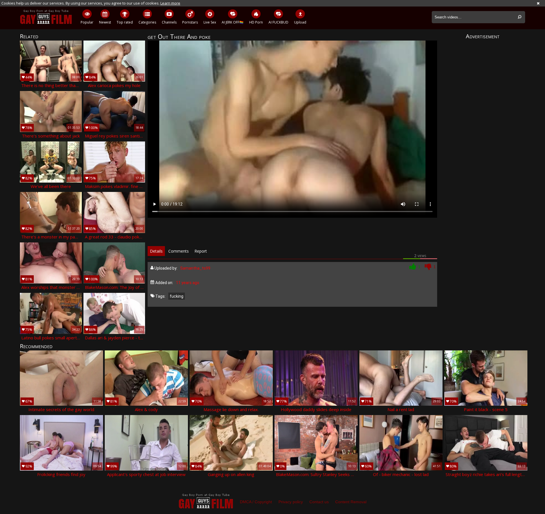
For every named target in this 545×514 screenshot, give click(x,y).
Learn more (170, 3)
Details (156, 251)
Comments (178, 251)
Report (200, 251)
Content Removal (350, 502)
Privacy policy (290, 502)
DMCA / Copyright (256, 502)
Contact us (319, 502)
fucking (176, 296)
